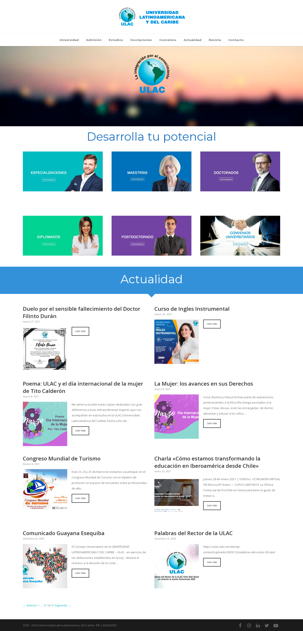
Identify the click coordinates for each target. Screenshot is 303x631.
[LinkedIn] (258, 625)
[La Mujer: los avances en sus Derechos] (176, 416)
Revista (215, 40)
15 (52, 605)
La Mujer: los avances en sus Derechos (203, 383)
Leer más (80, 331)
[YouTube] (275, 625)
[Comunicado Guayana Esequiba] (45, 566)
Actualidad (192, 40)
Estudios (116, 40)
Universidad (69, 40)
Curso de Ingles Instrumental (192, 308)
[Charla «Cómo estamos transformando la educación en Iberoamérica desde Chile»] (176, 498)
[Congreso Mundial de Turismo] (45, 491)
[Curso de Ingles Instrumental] (176, 341)
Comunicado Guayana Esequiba (63, 533)
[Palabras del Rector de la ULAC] (176, 566)
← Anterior (30, 605)
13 (44, 605)
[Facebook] (240, 625)
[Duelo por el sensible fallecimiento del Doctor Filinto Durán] (45, 349)
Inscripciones (141, 40)
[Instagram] (249, 625)
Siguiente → (63, 605)
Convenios (167, 40)
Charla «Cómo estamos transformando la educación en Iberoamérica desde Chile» (207, 462)
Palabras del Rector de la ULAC (193, 533)
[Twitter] (266, 625)
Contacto (236, 40)
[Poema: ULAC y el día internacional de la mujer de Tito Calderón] (45, 423)
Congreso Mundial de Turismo (61, 458)
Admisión (93, 40)
